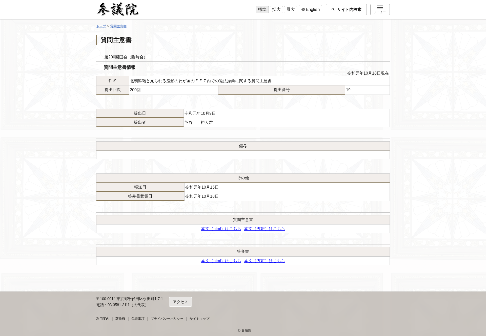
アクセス (180, 302)
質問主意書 (118, 26)
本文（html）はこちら (221, 229)
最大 (290, 9)
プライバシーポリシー (167, 319)
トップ (101, 26)
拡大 (276, 9)
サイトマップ (199, 319)
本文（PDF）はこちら (264, 229)
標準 (262, 9)
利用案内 (102, 319)
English (310, 9)
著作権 (120, 319)
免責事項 (138, 319)
